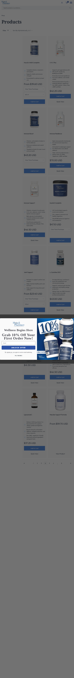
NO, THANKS (18, 355)
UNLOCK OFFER (18, 348)
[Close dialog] (71, 320)
